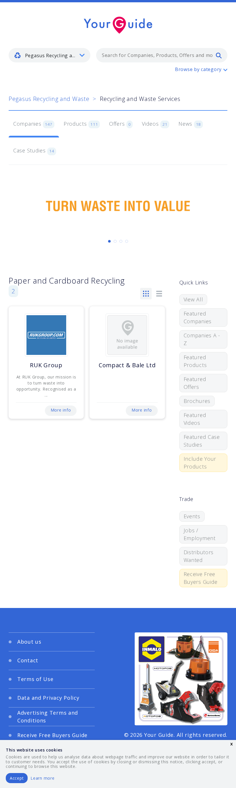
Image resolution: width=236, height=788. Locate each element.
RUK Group (46, 365)
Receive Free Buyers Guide (201, 578)
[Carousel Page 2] (115, 241)
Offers (120, 123)
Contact (27, 660)
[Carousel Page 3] (120, 241)
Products (81, 123)
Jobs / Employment (200, 534)
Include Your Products (200, 462)
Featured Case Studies (202, 440)
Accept (17, 778)
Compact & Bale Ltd (127, 365)
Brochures (197, 400)
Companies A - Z (202, 339)
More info (61, 410)
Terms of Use (35, 679)
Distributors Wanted (199, 556)
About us (29, 641)
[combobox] (161, 55)
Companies (32, 123)
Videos (154, 123)
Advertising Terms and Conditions (47, 716)
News (189, 123)
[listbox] (49, 55)
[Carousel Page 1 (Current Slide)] (109, 241)
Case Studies (33, 150)
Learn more (42, 778)
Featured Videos (195, 419)
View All (193, 299)
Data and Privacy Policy (48, 697)
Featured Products (195, 361)
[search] (218, 55)
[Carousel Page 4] (126, 241)
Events (192, 516)
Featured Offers (195, 383)
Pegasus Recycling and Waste (49, 99)
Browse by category (198, 69)
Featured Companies (198, 317)
